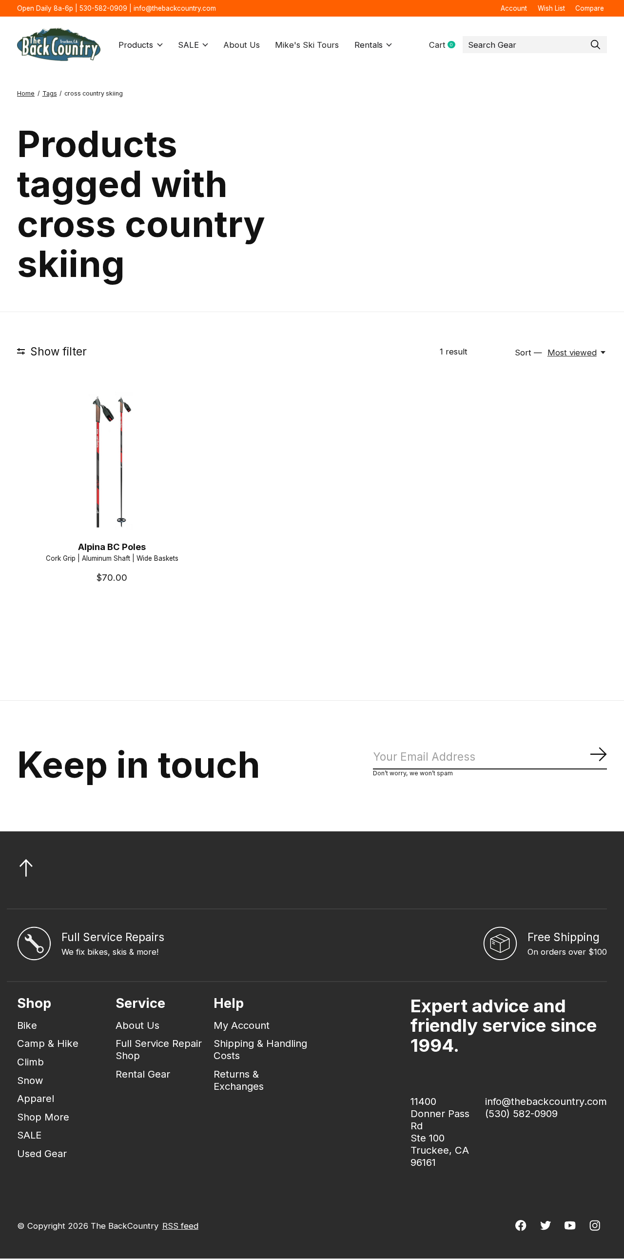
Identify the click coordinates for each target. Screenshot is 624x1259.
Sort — (528, 352)
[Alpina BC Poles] (112, 462)
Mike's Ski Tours (307, 45)
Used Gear (42, 1153)
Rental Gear (143, 1074)
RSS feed (180, 1226)
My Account (242, 1025)
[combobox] (535, 45)
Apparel (35, 1098)
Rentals (368, 45)
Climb (30, 1062)
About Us (241, 45)
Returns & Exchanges (239, 1080)
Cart (446, 45)
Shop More (43, 1117)
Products (135, 45)
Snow (30, 1080)
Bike (27, 1025)
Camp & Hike (47, 1043)
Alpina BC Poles (112, 546)
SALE (188, 45)
